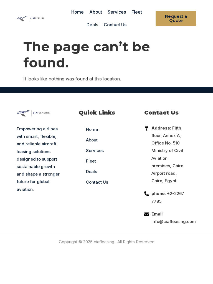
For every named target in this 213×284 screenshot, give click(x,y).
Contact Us (115, 24)
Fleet (136, 12)
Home (77, 12)
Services (117, 12)
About (95, 12)
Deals (92, 24)
